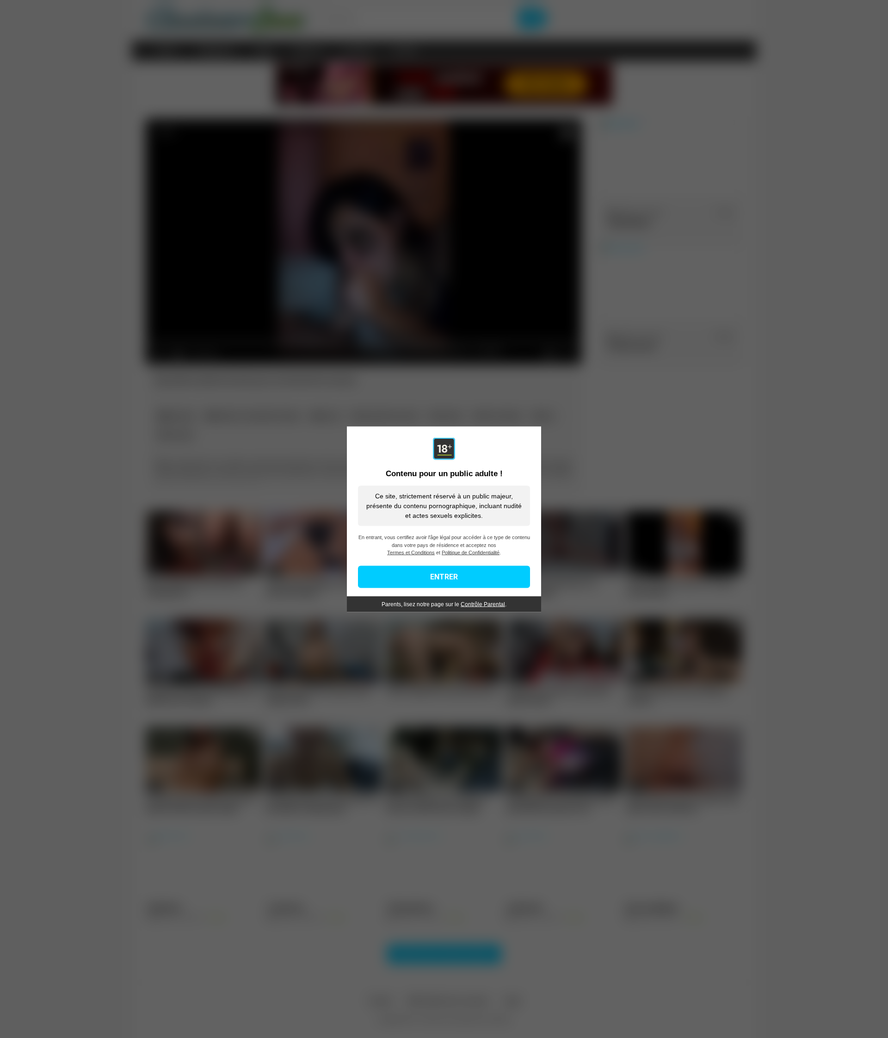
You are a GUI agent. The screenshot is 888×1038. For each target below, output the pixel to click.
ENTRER (444, 576)
